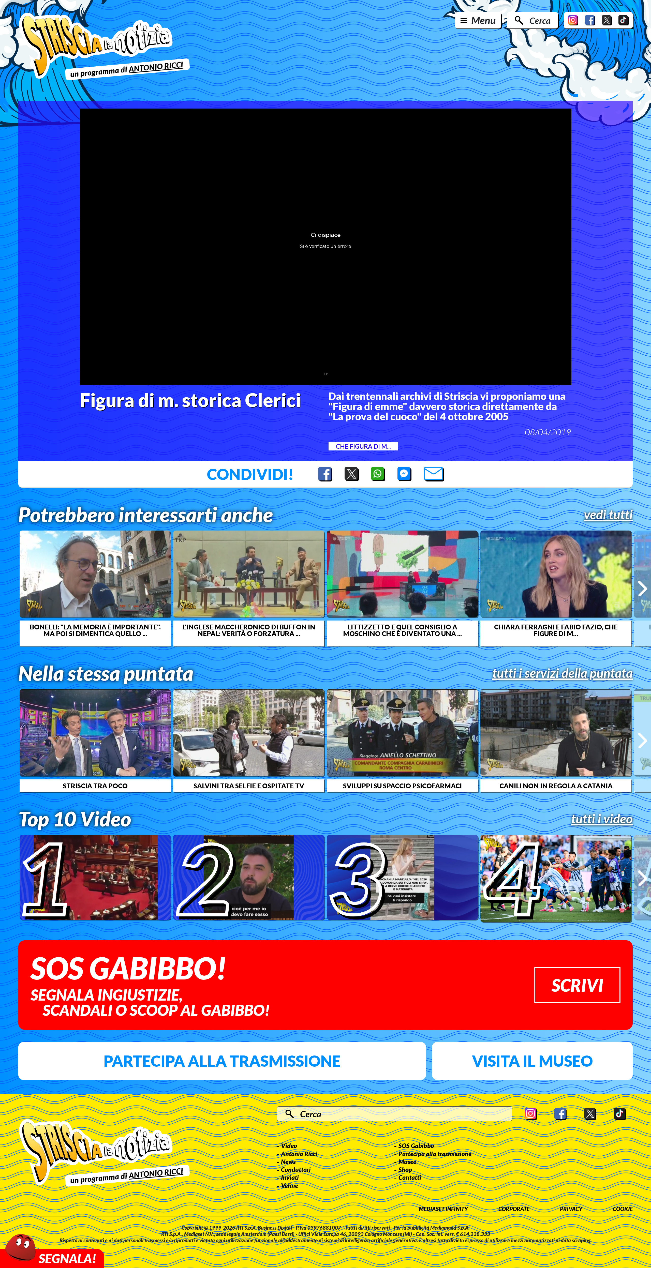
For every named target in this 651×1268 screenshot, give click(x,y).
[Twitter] (607, 20)
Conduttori (296, 1169)
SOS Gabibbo (416, 1145)
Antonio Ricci (299, 1153)
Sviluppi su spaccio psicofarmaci (402, 785)
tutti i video (602, 818)
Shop (405, 1169)
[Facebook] (590, 20)
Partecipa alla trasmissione (222, 1061)
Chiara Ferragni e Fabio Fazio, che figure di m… (556, 630)
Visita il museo (532, 1061)
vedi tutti (608, 514)
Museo (407, 1161)
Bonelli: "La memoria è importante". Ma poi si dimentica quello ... (95, 630)
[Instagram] (573, 20)
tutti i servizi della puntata (562, 673)
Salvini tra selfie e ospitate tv (249, 785)
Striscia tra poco (95, 785)
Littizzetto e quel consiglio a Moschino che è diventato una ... (402, 630)
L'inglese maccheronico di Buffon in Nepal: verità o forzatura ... (248, 630)
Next (642, 588)
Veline (289, 1185)
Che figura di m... (363, 446)
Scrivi (577, 985)
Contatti (409, 1177)
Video (289, 1145)
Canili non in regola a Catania (556, 785)
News (288, 1161)
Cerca (540, 20)
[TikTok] (623, 20)
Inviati (290, 1177)
